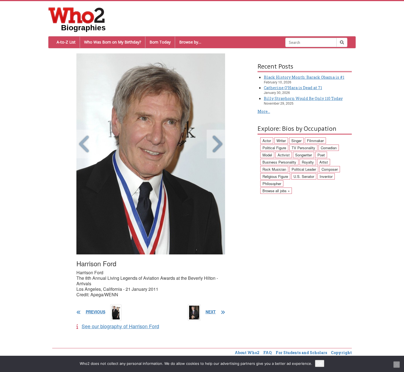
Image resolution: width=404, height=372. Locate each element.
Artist (323, 162)
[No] (396, 364)
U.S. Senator (304, 176)
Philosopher (271, 183)
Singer (296, 140)
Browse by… (190, 42)
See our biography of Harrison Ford (120, 326)
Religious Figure (275, 176)
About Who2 (247, 352)
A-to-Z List (66, 42)
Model (267, 155)
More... (264, 111)
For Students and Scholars (301, 352)
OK (319, 363)
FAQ (267, 352)
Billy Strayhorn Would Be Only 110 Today (303, 98)
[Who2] (76, 15)
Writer (281, 140)
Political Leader (304, 169)
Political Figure (274, 147)
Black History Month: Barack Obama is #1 (304, 77)
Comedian (329, 147)
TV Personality (303, 147)
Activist (284, 155)
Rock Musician (274, 169)
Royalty (308, 162)
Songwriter (303, 155)
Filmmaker (315, 140)
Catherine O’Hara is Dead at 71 (293, 87)
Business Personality (279, 162)
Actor (266, 140)
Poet (321, 155)
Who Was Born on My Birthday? (112, 42)
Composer (330, 169)
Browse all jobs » (276, 190)
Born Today (160, 42)
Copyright (341, 352)
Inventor (326, 176)
